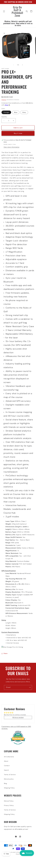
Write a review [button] (18, 717)
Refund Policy (9, 801)
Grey (24, 112)
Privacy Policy (9, 805)
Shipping (4, 99)
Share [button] (6, 653)
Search (6, 770)
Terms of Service (10, 774)
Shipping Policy (9, 788)
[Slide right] (22, 65)
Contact (7, 765)
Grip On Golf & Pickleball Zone (16, 852)
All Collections (9, 757)
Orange (6, 112)
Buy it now (18, 133)
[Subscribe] (30, 687)
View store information (11, 147)
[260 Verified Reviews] (18, 746)
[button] (4, 11)
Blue (15, 112)
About (6, 761)
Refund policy (9, 779)
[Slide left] (13, 65)
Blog (5, 783)
